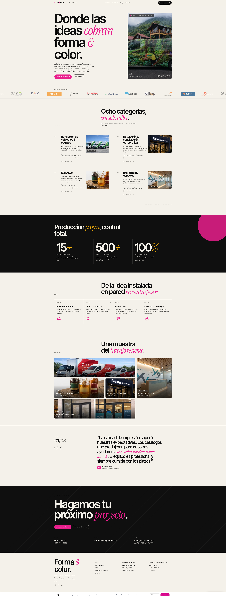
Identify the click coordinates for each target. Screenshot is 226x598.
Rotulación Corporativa (128, 562)
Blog (121, 3)
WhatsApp (152, 570)
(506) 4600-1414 (153, 565)
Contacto (128, 3)
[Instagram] (58, 585)
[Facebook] (55, 585)
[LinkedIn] (62, 585)
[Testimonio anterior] (56, 447)
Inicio (96, 562)
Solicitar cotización (61, 527)
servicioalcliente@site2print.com (158, 562)
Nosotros (115, 3)
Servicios (107, 3)
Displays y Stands (127, 568)
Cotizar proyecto (163, 3)
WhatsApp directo (80, 527)
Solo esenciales (155, 595)
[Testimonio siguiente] (60, 447)
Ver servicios (78, 76)
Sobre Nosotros (99, 565)
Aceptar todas (165, 595)
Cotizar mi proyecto (62, 76)
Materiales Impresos (128, 570)
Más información (133, 595)
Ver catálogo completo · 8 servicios (157, 205)
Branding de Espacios (128, 565)
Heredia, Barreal (154, 568)
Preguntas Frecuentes (101, 570)
